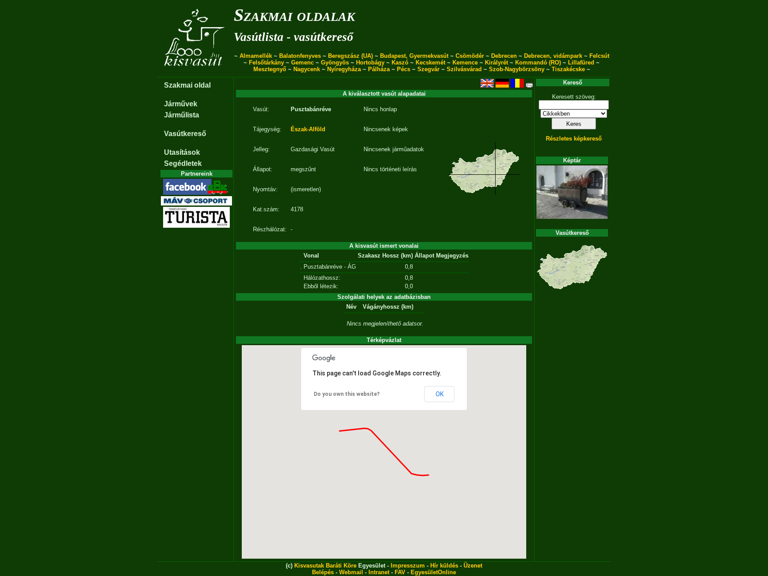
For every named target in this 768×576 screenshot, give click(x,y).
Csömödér (470, 55)
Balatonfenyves (300, 55)
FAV (400, 572)
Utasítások (182, 152)
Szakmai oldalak (294, 15)
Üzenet (473, 565)
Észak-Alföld (308, 129)
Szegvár (428, 69)
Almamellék (256, 55)
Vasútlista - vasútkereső (293, 37)
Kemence (465, 62)
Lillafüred (581, 62)
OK (440, 394)
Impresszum (408, 565)
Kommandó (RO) (538, 62)
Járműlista (181, 115)
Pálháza (379, 69)
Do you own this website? (347, 394)
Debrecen (504, 55)
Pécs (403, 69)
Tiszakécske (568, 69)
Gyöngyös (335, 62)
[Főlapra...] (195, 72)
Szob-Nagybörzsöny (516, 69)
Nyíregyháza (344, 69)
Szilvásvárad (464, 69)
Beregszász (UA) (350, 55)
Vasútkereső (185, 133)
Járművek (180, 104)
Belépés (323, 572)
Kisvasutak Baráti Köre (325, 565)
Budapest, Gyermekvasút (414, 55)
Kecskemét (430, 62)
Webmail (351, 572)
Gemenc (302, 62)
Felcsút (599, 55)
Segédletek (183, 163)
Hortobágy (370, 62)
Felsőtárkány (266, 62)
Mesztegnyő (269, 69)
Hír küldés (444, 565)
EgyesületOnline (433, 572)
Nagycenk (306, 69)
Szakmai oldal (187, 85)
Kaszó (400, 62)
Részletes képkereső (574, 138)
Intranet (378, 572)
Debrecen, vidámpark (553, 55)
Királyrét (496, 62)
